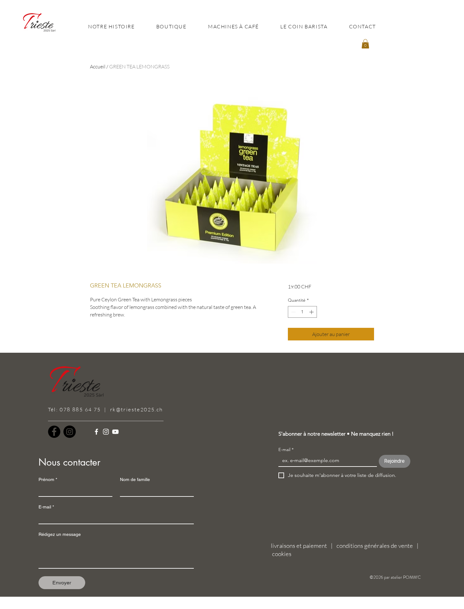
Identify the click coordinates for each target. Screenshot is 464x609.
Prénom (48, 479)
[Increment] (312, 311)
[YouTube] (115, 432)
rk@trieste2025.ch (136, 409)
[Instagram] (69, 432)
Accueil (97, 66)
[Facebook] (54, 432)
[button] (365, 44)
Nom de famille (135, 479)
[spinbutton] (302, 311)
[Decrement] (293, 311)
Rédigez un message (60, 534)
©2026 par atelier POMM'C (395, 577)
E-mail (46, 506)
